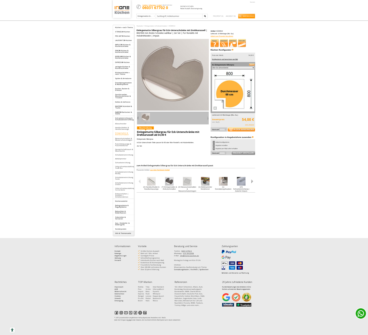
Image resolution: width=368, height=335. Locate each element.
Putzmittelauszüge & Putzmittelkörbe (123, 144)
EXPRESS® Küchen (122, 62)
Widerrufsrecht (120, 291)
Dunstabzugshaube (181, 269)
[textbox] (179, 16)
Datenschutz (119, 294)
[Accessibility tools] (12, 330)
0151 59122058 (188, 253)
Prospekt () (218, 16)
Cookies (118, 296)
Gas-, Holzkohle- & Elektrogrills (122, 224)
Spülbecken (203, 269)
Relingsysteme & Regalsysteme (122, 206)
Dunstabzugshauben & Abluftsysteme (123, 83)
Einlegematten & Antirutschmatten (122, 133)
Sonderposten (120, 229)
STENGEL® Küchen (122, 32)
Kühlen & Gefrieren (122, 102)
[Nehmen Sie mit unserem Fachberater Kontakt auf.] (233, 43)
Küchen (122, 10)
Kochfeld (194, 269)
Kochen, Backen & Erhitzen (122, 89)
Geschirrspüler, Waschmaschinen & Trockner (123, 96)
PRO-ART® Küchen (122, 36)
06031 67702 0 (186, 251)
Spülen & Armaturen (123, 78)
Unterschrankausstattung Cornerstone (124, 189)
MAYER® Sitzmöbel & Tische (123, 107)
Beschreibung (145, 128)
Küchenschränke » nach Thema (122, 73)
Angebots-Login (120, 256)
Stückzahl (215, 129)
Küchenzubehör (121, 201)
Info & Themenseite (123, 233)
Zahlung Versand (118, 259)
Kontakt (252, 2)
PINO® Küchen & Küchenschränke (122, 51)
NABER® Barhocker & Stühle (123, 113)
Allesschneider (120, 123)
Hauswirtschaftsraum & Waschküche (124, 150)
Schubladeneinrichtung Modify (124, 172)
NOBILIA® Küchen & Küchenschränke (123, 57)
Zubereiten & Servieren (120, 218)
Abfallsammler (120, 158)
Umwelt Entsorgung (119, 299)
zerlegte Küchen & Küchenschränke (122, 67)
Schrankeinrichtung (122, 162)
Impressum (119, 287)
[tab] (123, 27)
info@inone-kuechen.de (189, 256)
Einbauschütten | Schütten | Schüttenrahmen (122, 195)
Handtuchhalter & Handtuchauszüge (122, 128)
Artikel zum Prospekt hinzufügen (222, 36)
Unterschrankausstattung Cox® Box (124, 167)
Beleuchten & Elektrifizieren (120, 212)
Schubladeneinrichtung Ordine (124, 183)
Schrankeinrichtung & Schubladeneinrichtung (124, 119)
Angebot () (231, 16)
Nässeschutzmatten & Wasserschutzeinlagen (123, 139)
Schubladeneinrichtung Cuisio (124, 178)
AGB (116, 289)
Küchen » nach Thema (124, 27)
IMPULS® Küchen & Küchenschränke (123, 45)
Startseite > (140, 26)
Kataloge (118, 253)
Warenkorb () (248, 16)
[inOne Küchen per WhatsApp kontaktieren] (361, 313)
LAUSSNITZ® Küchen (123, 40)
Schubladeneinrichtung (124, 155)
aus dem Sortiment (160, 170)
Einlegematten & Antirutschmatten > (156, 26)
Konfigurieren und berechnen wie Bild (225, 59)
